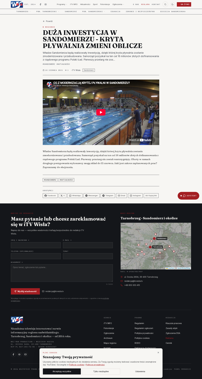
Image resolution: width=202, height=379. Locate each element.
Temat (65, 251)
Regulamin (139, 323)
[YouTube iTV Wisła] (45, 4)
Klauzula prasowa (174, 323)
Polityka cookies (142, 338)
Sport (95, 4)
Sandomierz (71, 11)
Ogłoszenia (117, 4)
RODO (137, 343)
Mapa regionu (110, 343)
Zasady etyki (171, 328)
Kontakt (156, 4)
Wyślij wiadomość (27, 291)
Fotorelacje (105, 4)
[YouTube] (19, 354)
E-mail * (67, 240)
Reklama (145, 4)
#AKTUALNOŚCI (63, 64)
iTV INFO (74, 4)
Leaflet (171, 268)
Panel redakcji (182, 369)
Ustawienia (140, 371)
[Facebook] (13, 354)
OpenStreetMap (183, 268)
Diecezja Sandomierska (173, 11)
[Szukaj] (165, 4)
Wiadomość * (17, 262)
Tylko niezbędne (101, 371)
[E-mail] (25, 354)
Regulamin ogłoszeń (144, 328)
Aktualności (85, 4)
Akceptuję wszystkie (62, 371)
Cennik (169, 343)
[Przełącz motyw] (172, 4)
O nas (136, 4)
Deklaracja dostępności (145, 348)
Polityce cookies (76, 364)
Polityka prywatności (144, 333)
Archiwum (108, 338)
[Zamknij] (158, 352)
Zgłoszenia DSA (173, 333)
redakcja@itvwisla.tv (54, 291)
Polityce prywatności (95, 364)
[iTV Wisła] (17, 320)
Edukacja (115, 11)
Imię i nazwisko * (20, 240)
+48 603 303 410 (132, 285)
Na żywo (185, 4)
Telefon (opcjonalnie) (22, 251)
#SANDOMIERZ (49, 64)
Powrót (49, 21)
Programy (61, 4)
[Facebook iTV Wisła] (40, 4)
